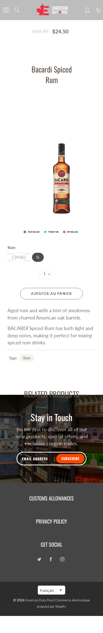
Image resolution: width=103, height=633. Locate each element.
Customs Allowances (51, 498)
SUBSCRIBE (70, 458)
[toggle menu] (6, 10)
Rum (26, 358)
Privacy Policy (51, 521)
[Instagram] (62, 559)
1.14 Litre (19, 257)
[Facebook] (50, 559)
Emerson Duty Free (39, 600)
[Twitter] (39, 559)
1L (38, 257)
